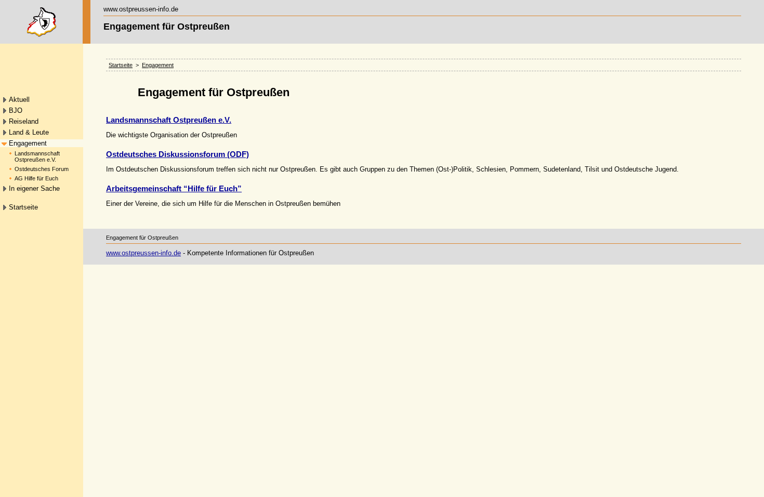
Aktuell (19, 99)
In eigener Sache (34, 188)
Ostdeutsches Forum (42, 169)
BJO (15, 110)
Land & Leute (29, 132)
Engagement (28, 143)
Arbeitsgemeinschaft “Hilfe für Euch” (174, 188)
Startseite (23, 207)
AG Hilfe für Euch (36, 178)
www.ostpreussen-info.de (143, 253)
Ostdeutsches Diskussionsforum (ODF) (177, 154)
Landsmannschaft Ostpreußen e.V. (37, 156)
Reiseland (23, 121)
